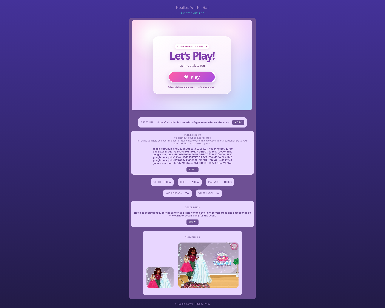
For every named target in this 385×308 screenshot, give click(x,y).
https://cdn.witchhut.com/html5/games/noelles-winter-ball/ (193, 122)
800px (167, 182)
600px (195, 182)
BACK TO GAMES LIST (192, 13)
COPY (238, 122)
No (218, 193)
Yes (187, 193)
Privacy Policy (202, 303)
